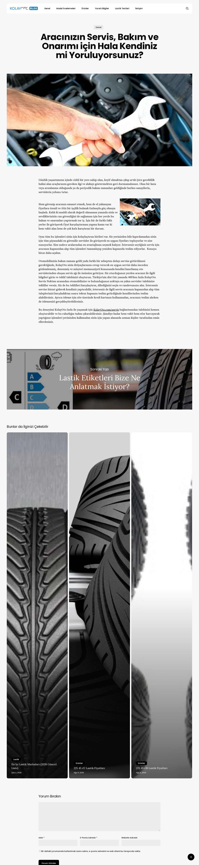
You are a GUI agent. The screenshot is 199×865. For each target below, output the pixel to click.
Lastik (16, 759)
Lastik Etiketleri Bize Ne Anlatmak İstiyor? (99, 379)
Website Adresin (129, 837)
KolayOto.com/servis (106, 310)
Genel (98, 27)
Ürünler (79, 763)
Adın (42, 837)
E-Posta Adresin (88, 837)
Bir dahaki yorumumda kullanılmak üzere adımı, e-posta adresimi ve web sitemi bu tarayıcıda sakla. (91, 851)
